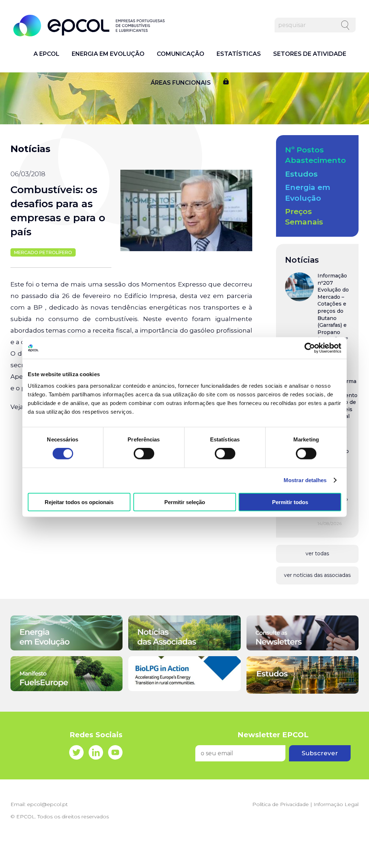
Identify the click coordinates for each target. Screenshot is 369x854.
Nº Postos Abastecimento (315, 155)
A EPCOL (46, 54)
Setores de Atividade (309, 54)
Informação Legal (336, 804)
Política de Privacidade (280, 804)
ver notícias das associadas (317, 575)
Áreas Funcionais (181, 82)
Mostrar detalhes (305, 480)
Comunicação (180, 54)
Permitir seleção (184, 502)
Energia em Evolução (108, 54)
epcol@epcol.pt (47, 804)
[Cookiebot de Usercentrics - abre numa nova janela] (309, 348)
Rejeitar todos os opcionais (79, 502)
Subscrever (320, 753)
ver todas (317, 553)
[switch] (144, 453)
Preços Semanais (304, 216)
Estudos (301, 173)
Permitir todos (290, 502)
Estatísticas (239, 54)
